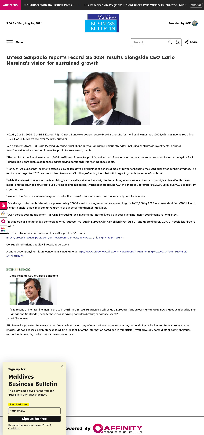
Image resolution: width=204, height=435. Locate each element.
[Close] (62, 365)
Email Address (18, 404)
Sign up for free (34, 419)
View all (196, 5)
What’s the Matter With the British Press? (43, 5)
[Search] (170, 42)
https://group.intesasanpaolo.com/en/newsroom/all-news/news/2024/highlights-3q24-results (64, 237)
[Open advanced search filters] (178, 42)
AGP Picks (10, 5)
